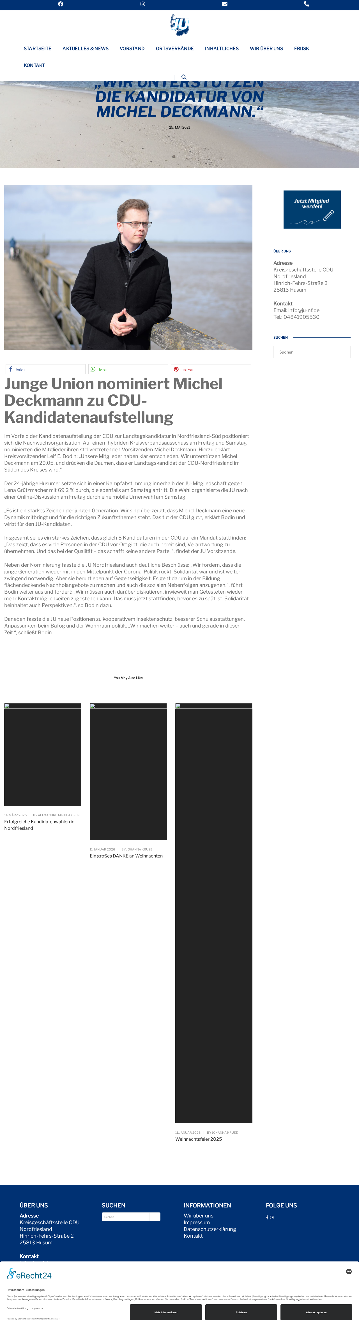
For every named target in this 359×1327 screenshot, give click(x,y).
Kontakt (34, 65)
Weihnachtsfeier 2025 (198, 1139)
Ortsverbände (175, 48)
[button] (46, 369)
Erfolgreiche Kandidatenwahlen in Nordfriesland (39, 825)
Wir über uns (266, 48)
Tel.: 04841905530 (296, 317)
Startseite (37, 48)
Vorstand (132, 48)
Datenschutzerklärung (210, 1229)
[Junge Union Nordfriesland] (179, 24)
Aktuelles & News (86, 48)
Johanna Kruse (139, 849)
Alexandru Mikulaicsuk (59, 815)
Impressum (197, 1222)
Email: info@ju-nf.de (296, 310)
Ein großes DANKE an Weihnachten (126, 856)
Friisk (301, 48)
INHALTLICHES (222, 48)
